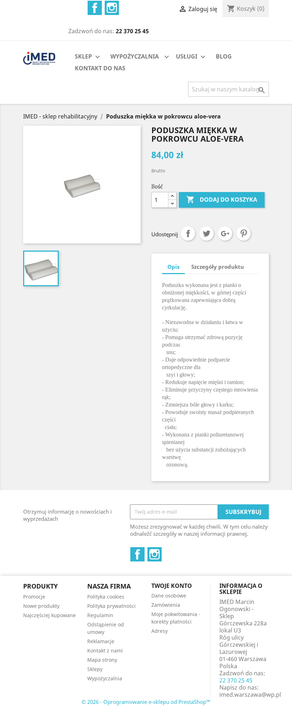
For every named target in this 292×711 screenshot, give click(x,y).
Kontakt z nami (105, 650)
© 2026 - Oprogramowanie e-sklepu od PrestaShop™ (146, 701)
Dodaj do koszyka (221, 199)
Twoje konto (171, 586)
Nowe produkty (41, 605)
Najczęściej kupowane (49, 615)
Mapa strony (102, 659)
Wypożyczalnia (104, 678)
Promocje (34, 596)
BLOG (224, 56)
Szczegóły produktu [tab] (217, 266)
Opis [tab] (173, 266)
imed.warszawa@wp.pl (250, 695)
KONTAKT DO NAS (100, 68)
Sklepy (95, 669)
